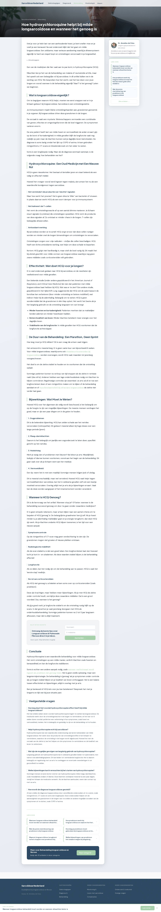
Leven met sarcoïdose (95, 893)
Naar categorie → (86, 853)
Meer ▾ (99, 3)
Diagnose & (67, 3)
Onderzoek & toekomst (123, 889)
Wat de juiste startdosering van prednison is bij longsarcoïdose (119, 92)
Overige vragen (120, 893)
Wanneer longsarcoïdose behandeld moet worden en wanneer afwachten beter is (122, 69)
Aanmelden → (80, 638)
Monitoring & (90, 3)
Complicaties (92, 897)
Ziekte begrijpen (54, 3)
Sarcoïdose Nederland (32, 3)
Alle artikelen (123, 101)
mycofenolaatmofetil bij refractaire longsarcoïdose (62, 387)
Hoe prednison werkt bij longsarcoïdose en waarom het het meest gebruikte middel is (122, 81)
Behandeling (78, 3)
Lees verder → (147, 908)
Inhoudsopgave (33, 60)
